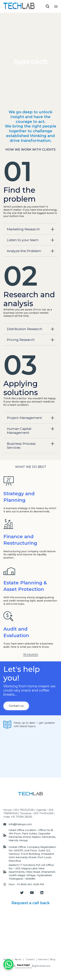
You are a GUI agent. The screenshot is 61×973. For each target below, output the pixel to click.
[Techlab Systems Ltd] (19, 6)
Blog (52, 959)
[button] (30, 654)
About (18, 959)
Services (42, 959)
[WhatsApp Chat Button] (8, 964)
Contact (30, 959)
